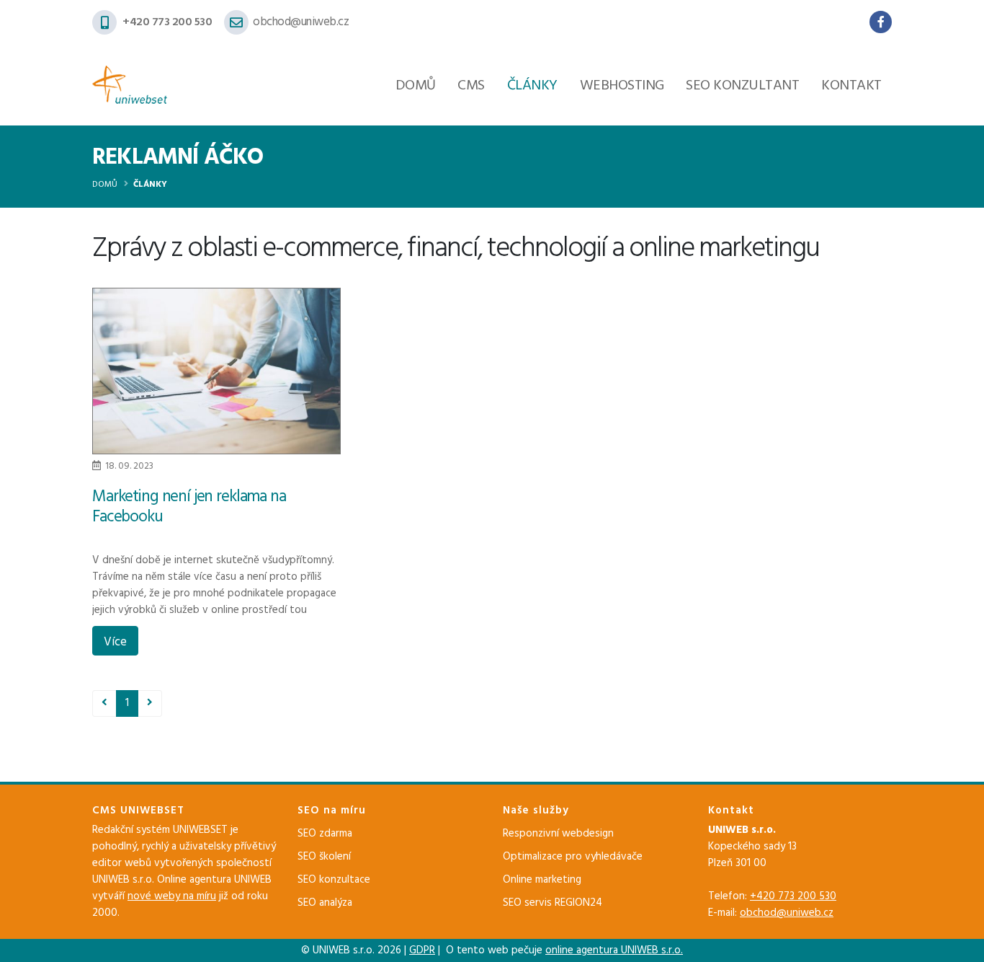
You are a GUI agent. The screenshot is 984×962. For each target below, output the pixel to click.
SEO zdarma (325, 833)
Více (115, 642)
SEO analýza (325, 903)
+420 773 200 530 (167, 22)
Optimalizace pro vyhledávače (573, 856)
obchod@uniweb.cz (301, 22)
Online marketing (542, 879)
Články (532, 85)
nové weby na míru (172, 896)
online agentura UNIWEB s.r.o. (614, 950)
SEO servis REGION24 (552, 903)
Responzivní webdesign (558, 833)
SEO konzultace (334, 879)
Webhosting (622, 85)
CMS (471, 85)
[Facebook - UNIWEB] (880, 22)
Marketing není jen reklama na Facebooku (189, 507)
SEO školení (324, 856)
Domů (415, 85)
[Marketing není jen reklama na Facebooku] (216, 370)
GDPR (422, 950)
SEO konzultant (742, 85)
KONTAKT (851, 85)
